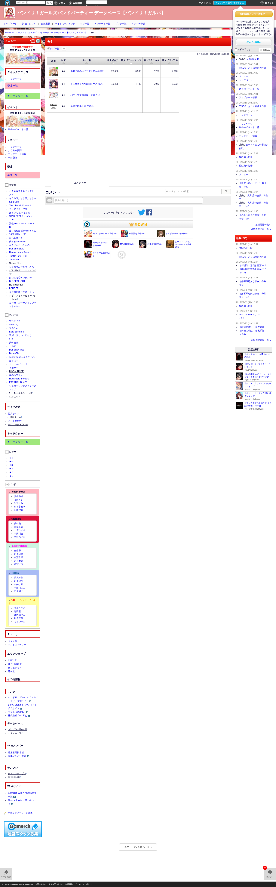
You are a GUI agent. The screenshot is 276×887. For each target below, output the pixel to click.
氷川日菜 (18, 554)
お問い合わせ (41, 884)
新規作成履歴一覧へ (261, 340)
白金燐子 (18, 591)
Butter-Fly (14, 353)
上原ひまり (19, 530)
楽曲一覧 (12, 85)
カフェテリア (15, 667)
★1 (11, 476)
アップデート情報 (17, 154)
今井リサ (18, 584)
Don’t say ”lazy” (17, 349)
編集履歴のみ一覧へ (261, 229)
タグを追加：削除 (64, 49)
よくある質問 (15, 150)
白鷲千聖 (18, 557)
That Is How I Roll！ (19, 256)
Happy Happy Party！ (20, 252)
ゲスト (202, 3)
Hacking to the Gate (19, 378)
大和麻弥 (18, 560)
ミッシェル (19, 621)
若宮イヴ (18, 564)
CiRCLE (12, 660)
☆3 (11, 465)
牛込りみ (18, 503)
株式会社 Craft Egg (17, 715)
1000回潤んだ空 (17, 234)
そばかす (13, 367)
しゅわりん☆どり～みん (21, 266)
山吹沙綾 (18, 510)
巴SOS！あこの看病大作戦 (252, 67)
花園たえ (18, 500)
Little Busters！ (17, 331)
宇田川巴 (18, 533)
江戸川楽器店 (15, 664)
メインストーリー (17, 641)
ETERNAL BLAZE (18, 382)
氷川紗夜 (18, 581)
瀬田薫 (17, 611)
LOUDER (14, 288)
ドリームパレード (18, 364)
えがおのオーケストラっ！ (22, 292)
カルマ (12, 346)
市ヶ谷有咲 (19, 506)
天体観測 (13, 342)
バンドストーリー (17, 644)
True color (14, 259)
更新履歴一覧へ (263, 224)
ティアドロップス (18, 209)
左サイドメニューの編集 (20, 813)
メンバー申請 (138, 23)
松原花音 (18, 618)
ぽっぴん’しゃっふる (19, 212)
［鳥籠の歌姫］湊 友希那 (251, 327)
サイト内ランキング (65, 23)
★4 (11, 461)
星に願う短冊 (246, 157)
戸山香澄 (18, 496)
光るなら (13, 328)
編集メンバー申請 (17, 756)
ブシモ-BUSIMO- (16, 712)
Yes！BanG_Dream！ (20, 205)
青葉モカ (18, 527)
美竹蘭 (17, 523)
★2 (11, 472)
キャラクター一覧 (17, 95)
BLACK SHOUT (17, 281)
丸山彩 (17, 550)
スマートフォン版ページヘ (138, 847)
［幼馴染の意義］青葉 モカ (253, 265)
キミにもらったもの (19, 245)
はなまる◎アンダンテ (20, 277)
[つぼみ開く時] (23, 58)
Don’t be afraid (16, 248)
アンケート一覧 (102, 23)
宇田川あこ (19, 587)
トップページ (10, 23)
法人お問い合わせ (55, 884)
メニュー (243, 76)
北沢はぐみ (19, 614)
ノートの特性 (15, 421)
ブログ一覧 (121, 23)
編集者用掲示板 (16, 752)
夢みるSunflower (17, 241)
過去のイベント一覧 (18, 129)
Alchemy (13, 324)
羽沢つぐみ (19, 537)
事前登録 (12, 157)
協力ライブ (13, 413)
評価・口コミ (29, 23)
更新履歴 (45, 23)
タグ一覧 (84, 23)
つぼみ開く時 (252, 59)
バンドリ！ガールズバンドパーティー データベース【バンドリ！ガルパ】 (91, 13)
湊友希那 (18, 577)
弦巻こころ (19, 608)
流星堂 (11, 671)
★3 (11, 468)
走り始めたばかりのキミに (22, 230)
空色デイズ (14, 321)
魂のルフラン (16, 375)
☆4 (11, 458)
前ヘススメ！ (16, 238)
